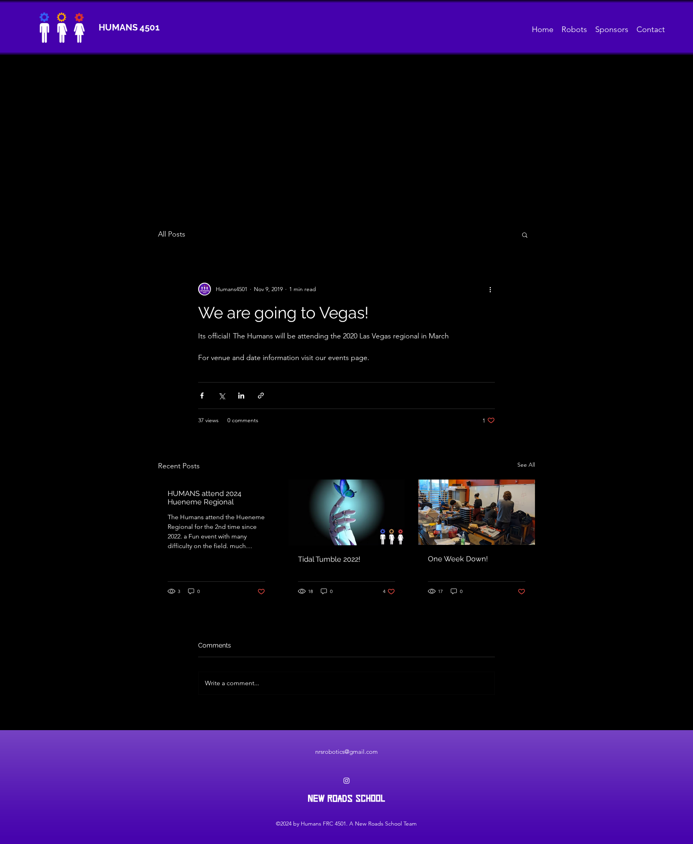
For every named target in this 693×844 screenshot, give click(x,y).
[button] (525, 234)
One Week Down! (458, 559)
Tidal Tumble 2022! (329, 559)
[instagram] (346, 781)
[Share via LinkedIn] (241, 395)
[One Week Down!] (476, 512)
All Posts (171, 234)
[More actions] (490, 289)
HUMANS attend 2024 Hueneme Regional (204, 497)
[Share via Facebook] (202, 395)
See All (526, 464)
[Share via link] (261, 395)
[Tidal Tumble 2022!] (346, 512)
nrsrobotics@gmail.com (346, 751)
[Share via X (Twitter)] (221, 395)
